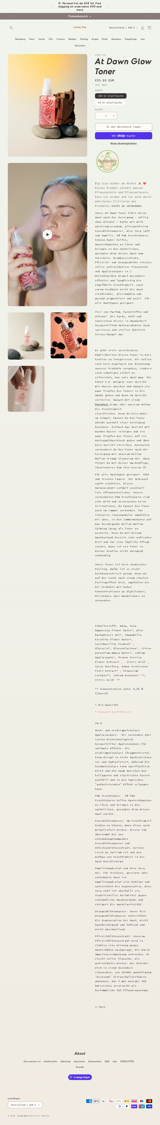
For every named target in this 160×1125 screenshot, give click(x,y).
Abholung (65, 1061)
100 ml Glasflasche (110, 96)
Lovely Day (23, 1116)
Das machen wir (32, 1061)
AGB (107, 1061)
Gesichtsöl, (102, 404)
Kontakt (80, 1067)
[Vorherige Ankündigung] (52, 6)
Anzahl (99, 109)
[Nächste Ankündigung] (107, 6)
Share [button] (102, 1007)
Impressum (79, 1061)
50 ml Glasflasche (110, 102)
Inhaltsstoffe (50, 1061)
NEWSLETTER (127, 1061)
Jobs (115, 1061)
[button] (11, 27)
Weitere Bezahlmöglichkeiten (123, 143)
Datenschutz (95, 1061)
